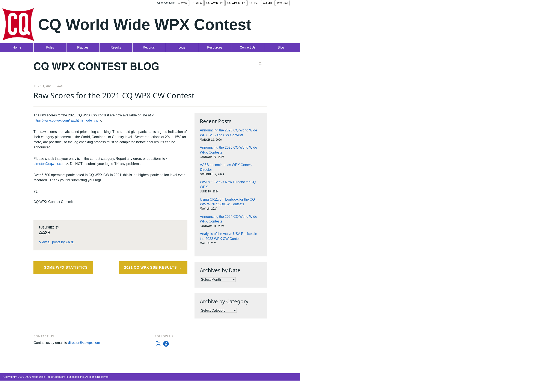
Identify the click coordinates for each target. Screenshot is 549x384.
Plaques (83, 47)
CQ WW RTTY (214, 3)
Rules (50, 47)
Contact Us (248, 47)
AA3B (61, 86)
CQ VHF (268, 3)
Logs (181, 47)
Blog (281, 47)
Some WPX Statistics (66, 267)
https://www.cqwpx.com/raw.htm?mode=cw (65, 120)
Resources (214, 47)
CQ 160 (253, 3)
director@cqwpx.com (49, 164)
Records (149, 47)
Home (17, 47)
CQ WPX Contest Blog (96, 65)
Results (115, 47)
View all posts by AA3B (56, 242)
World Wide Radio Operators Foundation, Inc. (58, 376)
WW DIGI (282, 3)
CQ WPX (197, 3)
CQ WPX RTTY (236, 3)
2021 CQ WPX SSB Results (150, 267)
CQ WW (182, 3)
